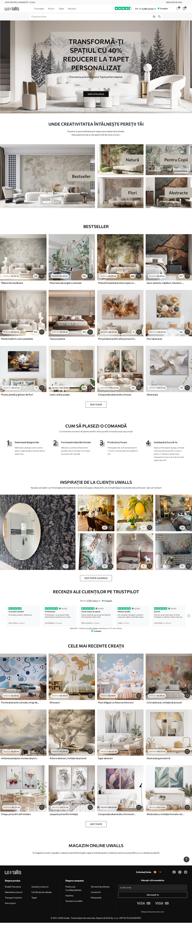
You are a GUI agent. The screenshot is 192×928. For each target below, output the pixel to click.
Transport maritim (13, 897)
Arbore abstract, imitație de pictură (68, 758)
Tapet (34, 897)
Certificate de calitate (41, 892)
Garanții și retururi (39, 886)
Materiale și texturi (13, 892)
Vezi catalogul (96, 94)
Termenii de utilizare (100, 886)
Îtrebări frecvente (13, 886)
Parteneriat (96, 897)
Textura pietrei (57, 338)
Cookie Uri (96, 892)
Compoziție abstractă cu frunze (114, 394)
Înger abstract (105, 758)
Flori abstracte (154, 338)
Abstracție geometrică (158, 758)
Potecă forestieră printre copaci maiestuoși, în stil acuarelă (117, 282)
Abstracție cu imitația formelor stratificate (166, 814)
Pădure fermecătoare (12, 282)
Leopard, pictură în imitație (64, 814)
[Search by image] (154, 16)
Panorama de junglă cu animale (66, 282)
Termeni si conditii (73, 901)
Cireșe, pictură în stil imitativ (16, 814)
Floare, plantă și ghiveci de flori (17, 394)
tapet (89, 853)
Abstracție (152, 394)
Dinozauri (55, 702)
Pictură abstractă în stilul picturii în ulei (117, 338)
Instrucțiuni (10, 903)
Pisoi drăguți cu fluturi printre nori (116, 702)
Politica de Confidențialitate (73, 888)
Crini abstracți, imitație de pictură (164, 702)
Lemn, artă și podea (60, 394)
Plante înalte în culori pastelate (17, 338)
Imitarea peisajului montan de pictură (20, 758)
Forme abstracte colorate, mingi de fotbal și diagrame (20, 702)
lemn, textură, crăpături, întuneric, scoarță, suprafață (166, 282)
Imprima (69, 895)
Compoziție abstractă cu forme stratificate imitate (117, 814)
